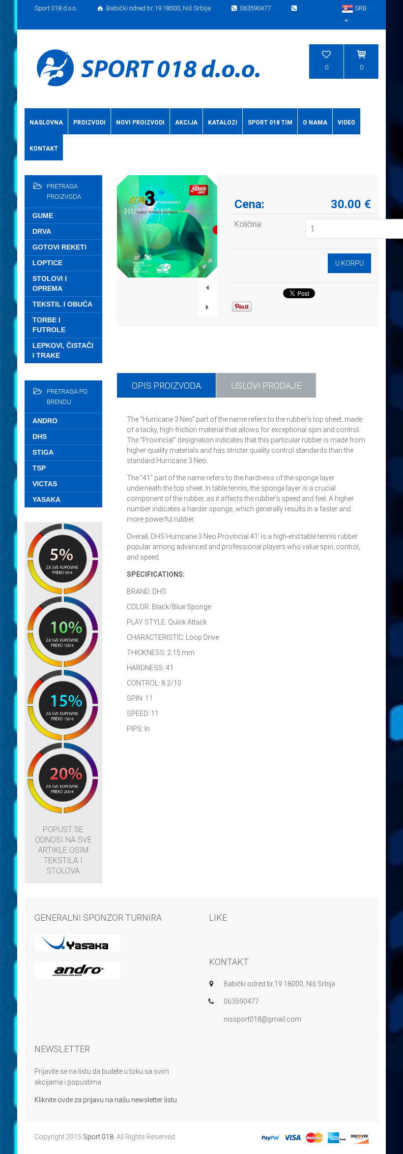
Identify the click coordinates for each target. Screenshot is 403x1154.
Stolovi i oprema (49, 283)
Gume (42, 215)
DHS (39, 436)
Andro (45, 421)
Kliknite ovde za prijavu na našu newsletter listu (105, 1100)
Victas (44, 484)
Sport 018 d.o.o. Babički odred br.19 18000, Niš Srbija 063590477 (153, 8)
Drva (41, 231)
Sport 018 (98, 1137)
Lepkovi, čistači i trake (62, 350)
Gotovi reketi (59, 247)
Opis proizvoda (166, 385)
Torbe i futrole (48, 325)
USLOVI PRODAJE (266, 385)
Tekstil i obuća (62, 304)
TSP (39, 468)
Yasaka (46, 499)
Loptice (47, 263)
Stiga (43, 452)
